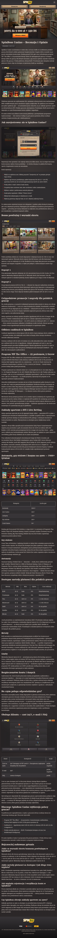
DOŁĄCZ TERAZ (20, 35)
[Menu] (54, 2)
